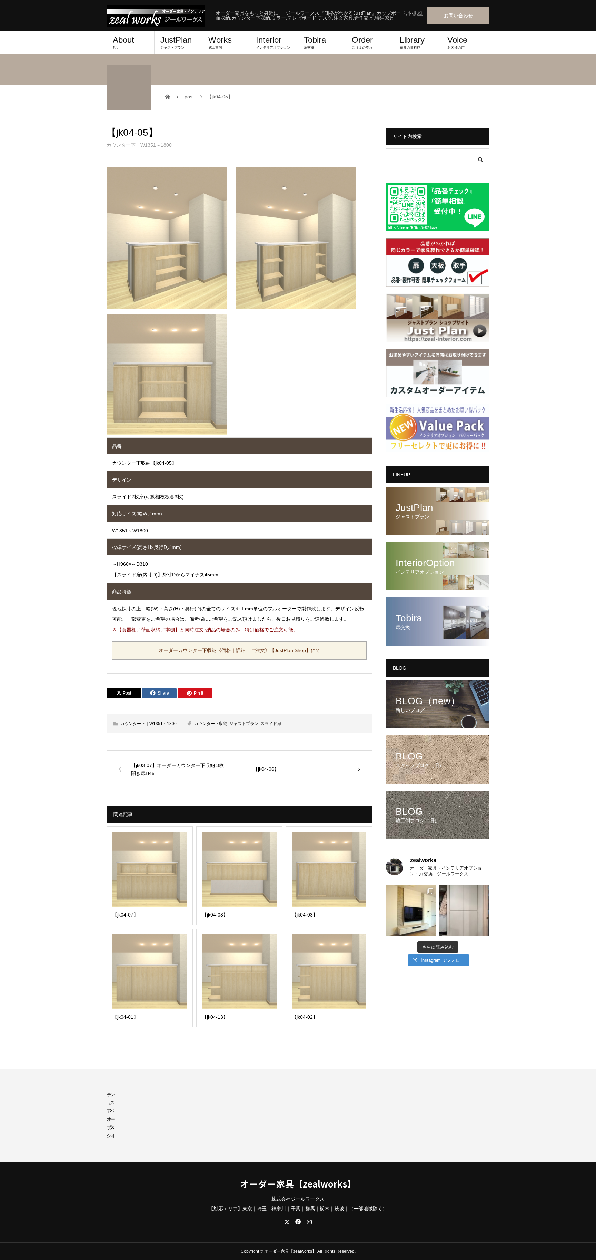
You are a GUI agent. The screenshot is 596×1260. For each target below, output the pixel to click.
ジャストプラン (243, 723)
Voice (457, 42)
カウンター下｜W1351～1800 (139, 145)
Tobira (315, 42)
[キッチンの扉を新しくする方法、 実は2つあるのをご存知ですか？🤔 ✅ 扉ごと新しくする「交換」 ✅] (464, 910)
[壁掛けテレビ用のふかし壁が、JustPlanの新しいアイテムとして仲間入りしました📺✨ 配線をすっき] (411, 910)
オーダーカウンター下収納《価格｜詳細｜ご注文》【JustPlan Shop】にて (239, 650)
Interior (273, 42)
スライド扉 (270, 723)
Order (362, 42)
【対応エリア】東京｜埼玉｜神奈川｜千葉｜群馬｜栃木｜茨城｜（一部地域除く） (298, 1208)
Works (220, 42)
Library (412, 42)
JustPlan (176, 42)
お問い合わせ (458, 15)
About (123, 42)
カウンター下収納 (210, 723)
